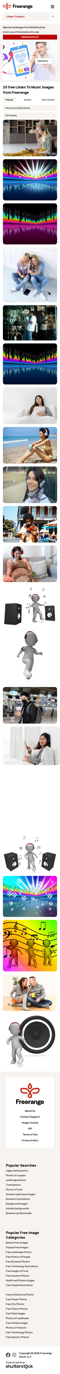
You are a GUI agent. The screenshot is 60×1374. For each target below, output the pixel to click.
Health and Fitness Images (20, 1280)
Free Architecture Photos (20, 1294)
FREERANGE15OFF (30, 37)
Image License (30, 1122)
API (30, 1128)
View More (42, 60)
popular (9, 99)
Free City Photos (15, 1304)
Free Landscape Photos (19, 1252)
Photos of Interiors (16, 1327)
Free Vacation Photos (17, 1275)
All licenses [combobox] (11, 115)
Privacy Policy (30, 1140)
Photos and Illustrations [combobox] (17, 108)
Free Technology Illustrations (22, 1266)
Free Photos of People (18, 1256)
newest (27, 99)
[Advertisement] (30, 798)
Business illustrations (18, 1199)
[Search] (53, 17)
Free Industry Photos (17, 1337)
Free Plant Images (15, 1313)
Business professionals (19, 1213)
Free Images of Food (17, 1271)
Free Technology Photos (19, 1332)
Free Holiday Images (17, 1323)
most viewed (48, 99)
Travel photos (13, 1184)
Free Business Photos (18, 1261)
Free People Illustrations (19, 1285)
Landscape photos (16, 1180)
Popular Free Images (17, 1247)
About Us (30, 1110)
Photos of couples (16, 1175)
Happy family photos (17, 1170)
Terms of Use (30, 1134)
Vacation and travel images (20, 1194)
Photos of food (14, 1189)
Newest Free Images (17, 1242)
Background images (17, 1203)
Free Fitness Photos (17, 1308)
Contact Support (30, 1116)
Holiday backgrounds (17, 1208)
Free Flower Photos (16, 1299)
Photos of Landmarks (17, 1318)
